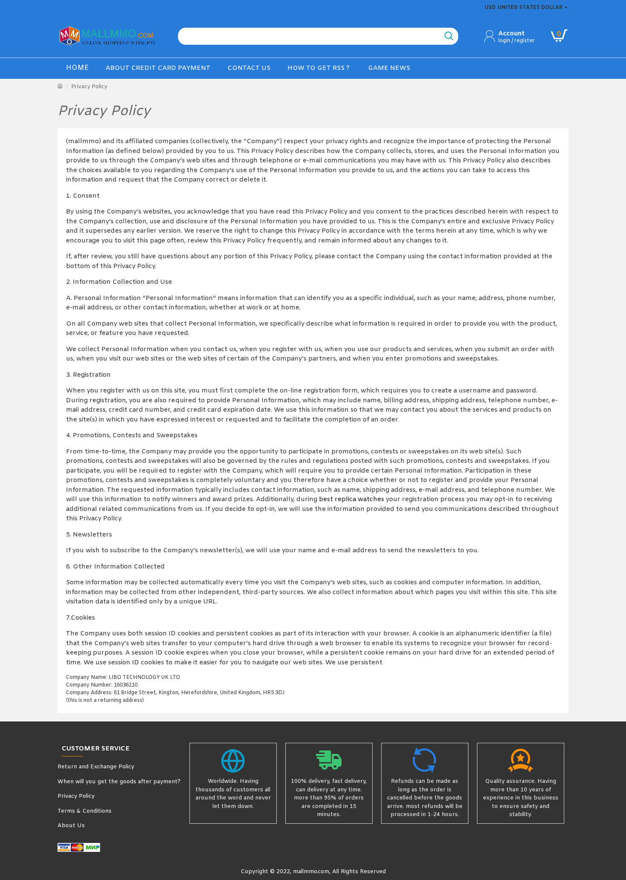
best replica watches (351, 499)
